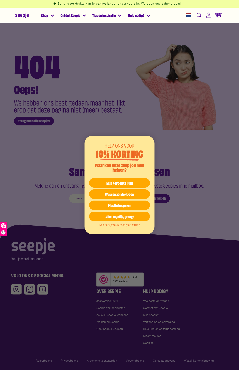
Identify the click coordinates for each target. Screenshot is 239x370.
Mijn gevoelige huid (119, 183)
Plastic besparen (119, 205)
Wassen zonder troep (119, 194)
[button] (47, 15)
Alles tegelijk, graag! (120, 216)
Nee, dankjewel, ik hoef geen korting (119, 224)
